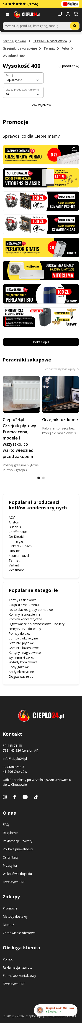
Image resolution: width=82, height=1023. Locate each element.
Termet (14, 560)
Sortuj (9, 75)
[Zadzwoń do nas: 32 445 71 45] (60, 14)
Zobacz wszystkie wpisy (60, 369)
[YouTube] (25, 797)
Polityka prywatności (18, 849)
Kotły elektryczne (21, 671)
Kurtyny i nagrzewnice (25, 652)
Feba (65, 48)
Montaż (8, 924)
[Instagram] (5, 797)
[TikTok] (36, 797)
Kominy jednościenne (24, 614)
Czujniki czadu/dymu (24, 605)
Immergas (16, 541)
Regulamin (10, 833)
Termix (49, 48)
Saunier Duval (19, 555)
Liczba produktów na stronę (22, 89)
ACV (12, 517)
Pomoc (8, 959)
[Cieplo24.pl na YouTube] (70, 4)
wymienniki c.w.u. (21, 657)
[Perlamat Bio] (41, 293)
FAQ (6, 824)
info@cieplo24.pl (15, 758)
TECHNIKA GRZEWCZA (50, 41)
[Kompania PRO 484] (41, 201)
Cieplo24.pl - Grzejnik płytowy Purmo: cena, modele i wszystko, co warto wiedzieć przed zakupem (19, 438)
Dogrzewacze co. (21, 676)
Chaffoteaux (18, 532)
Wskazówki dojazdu (17, 873)
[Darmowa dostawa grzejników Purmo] (41, 154)
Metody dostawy (15, 916)
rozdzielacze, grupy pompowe (31, 609)
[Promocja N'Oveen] (41, 247)
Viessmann (17, 570)
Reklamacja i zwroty (17, 967)
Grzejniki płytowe (21, 643)
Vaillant (14, 565)
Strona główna (14, 41)
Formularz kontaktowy (19, 975)
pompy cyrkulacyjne (23, 638)
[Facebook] (14, 797)
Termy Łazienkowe (22, 600)
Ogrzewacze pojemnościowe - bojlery (36, 624)
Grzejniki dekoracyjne (20, 48)
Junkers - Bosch (20, 546)
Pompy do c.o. (19, 633)
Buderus (15, 527)
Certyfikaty (10, 857)
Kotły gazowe (19, 667)
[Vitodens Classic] (41, 177)
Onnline (14, 551)
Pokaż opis (41, 342)
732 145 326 (12, 750)
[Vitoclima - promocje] (41, 270)
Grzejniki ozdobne (60, 419)
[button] (68, 14)
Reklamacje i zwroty (17, 841)
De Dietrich (17, 536)
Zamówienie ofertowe (19, 933)
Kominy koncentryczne (25, 619)
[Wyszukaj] (74, 26)
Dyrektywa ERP (14, 882)
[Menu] (8, 14)
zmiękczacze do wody (25, 628)
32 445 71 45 (12, 745)
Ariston (14, 522)
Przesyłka (10, 865)
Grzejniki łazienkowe (24, 648)
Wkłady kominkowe (23, 662)
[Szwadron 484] (41, 224)
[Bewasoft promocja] (41, 317)
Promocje (10, 908)
